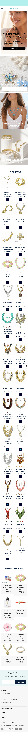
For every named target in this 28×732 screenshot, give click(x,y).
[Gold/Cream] (8, 384)
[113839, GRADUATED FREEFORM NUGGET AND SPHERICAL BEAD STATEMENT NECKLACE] (7, 541)
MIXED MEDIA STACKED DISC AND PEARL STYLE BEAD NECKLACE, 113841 (20, 497)
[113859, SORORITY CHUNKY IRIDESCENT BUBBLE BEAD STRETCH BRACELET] (7, 264)
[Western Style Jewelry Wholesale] (14, 111)
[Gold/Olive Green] (18, 521)
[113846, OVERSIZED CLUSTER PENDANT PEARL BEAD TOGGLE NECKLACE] (20, 431)
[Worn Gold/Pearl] (8, 244)
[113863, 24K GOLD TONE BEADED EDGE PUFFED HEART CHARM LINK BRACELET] (7, 209)
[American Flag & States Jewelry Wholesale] (7, 583)
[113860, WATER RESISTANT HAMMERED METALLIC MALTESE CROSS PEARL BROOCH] (20, 237)
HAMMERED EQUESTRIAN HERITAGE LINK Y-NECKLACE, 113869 (8, 193)
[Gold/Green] (9, 521)
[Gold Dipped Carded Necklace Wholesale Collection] (7, 608)
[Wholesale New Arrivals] (20, 544)
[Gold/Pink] (6, 327)
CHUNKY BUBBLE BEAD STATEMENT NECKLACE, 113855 (8, 330)
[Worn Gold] (20, 190)
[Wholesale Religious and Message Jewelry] (20, 655)
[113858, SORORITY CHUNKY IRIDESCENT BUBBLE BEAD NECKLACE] (20, 264)
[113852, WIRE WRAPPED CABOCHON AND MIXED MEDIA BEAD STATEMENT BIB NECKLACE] (20, 349)
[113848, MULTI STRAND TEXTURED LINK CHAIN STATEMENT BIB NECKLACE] (7, 431)
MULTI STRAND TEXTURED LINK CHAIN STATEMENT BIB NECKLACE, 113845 (8, 470)
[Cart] (25, 8)
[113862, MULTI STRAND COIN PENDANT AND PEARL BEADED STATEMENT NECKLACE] (20, 209)
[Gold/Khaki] (6, 494)
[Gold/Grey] (21, 494)
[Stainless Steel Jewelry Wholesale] (20, 606)
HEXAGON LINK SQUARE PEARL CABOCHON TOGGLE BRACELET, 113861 (7, 248)
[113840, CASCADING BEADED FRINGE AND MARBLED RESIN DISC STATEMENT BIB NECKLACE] (20, 513)
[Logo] (14, 8)
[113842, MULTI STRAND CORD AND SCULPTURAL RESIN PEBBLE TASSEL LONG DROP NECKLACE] (7, 513)
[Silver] (6, 299)
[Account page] (5, 8)
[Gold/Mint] (4, 327)
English (3, 722)
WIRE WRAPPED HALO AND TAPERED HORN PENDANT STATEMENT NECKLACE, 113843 (8, 497)
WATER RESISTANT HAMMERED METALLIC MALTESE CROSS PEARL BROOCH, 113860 (20, 248)
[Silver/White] (21, 439)
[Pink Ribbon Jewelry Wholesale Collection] (7, 632)
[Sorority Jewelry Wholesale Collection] (20, 632)
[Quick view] (7, 309)
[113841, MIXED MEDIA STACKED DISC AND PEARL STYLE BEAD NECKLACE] (20, 486)
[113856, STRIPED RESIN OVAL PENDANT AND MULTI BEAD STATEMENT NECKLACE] (20, 291)
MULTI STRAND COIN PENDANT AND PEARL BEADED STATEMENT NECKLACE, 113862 (20, 221)
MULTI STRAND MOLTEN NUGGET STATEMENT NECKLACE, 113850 (20, 388)
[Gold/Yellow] (17, 466)
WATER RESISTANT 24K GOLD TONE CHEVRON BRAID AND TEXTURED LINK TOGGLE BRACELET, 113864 (20, 193)
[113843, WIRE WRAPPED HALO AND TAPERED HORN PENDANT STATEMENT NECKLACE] (7, 486)
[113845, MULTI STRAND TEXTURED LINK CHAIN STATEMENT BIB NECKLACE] (7, 459)
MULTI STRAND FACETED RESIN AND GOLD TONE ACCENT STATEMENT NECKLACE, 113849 (8, 415)
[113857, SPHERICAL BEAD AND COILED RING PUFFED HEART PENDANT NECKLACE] (7, 291)
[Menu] (2, 8)
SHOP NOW (14, 48)
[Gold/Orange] (21, 466)
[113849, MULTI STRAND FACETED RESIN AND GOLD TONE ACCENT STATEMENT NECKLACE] (7, 404)
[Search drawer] (22, 8)
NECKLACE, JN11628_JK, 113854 (20, 333)
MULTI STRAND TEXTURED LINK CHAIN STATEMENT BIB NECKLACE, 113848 (8, 443)
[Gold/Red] (4, 521)
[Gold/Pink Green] (20, 272)
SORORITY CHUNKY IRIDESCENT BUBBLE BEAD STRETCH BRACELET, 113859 (8, 275)
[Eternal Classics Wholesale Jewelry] (14, 147)
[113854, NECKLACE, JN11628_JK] (20, 319)
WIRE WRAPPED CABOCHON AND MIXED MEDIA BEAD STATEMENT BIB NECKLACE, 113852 (20, 360)
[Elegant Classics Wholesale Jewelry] (7, 655)
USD (12, 722)
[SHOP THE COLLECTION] (14, 74)
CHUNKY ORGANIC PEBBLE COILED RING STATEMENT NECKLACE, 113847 (20, 415)
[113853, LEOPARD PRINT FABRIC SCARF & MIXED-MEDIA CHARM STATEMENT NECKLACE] (7, 349)
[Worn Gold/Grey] (20, 327)
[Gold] (8, 190)
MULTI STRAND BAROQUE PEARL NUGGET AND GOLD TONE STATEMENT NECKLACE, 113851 (8, 388)
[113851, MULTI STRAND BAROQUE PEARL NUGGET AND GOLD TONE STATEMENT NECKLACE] (7, 376)
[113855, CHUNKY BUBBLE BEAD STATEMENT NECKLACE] (7, 319)
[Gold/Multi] (20, 412)
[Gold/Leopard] (8, 357)
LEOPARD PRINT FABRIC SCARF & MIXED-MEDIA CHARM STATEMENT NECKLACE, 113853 (8, 360)
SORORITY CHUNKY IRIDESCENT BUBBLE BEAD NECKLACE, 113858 (20, 275)
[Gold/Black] (6, 521)
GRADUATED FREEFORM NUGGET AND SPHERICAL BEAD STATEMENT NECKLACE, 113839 (8, 552)
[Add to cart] (7, 199)
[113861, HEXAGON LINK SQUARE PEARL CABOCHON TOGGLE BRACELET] (7, 237)
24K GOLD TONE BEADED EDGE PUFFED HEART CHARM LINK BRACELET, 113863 (8, 221)
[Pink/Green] (8, 272)
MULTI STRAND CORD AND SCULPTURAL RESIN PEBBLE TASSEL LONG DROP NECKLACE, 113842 (8, 525)
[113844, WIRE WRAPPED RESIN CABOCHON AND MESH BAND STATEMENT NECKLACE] (20, 459)
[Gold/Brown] (9, 327)
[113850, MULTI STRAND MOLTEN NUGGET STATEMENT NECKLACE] (20, 376)
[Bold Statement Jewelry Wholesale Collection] (20, 584)
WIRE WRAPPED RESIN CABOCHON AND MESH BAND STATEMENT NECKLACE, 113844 (20, 470)
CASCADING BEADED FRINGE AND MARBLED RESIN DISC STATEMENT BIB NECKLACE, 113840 (20, 525)
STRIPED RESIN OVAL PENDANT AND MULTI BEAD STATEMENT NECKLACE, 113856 (20, 303)
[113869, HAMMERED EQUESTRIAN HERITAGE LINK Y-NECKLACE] (7, 182)
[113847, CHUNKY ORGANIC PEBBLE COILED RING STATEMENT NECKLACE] (20, 404)
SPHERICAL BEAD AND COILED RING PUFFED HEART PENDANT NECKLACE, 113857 (8, 303)
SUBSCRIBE (21, 682)
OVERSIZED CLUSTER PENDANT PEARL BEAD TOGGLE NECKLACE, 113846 (20, 443)
